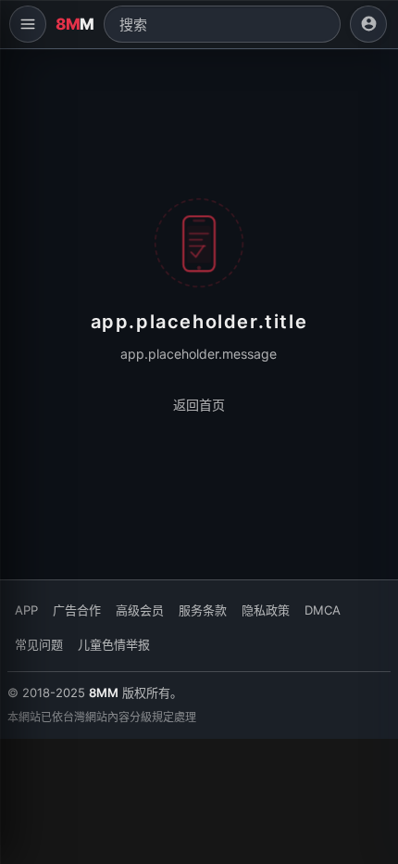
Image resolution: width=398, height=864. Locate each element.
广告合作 (77, 610)
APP (26, 610)
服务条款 (203, 610)
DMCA (323, 610)
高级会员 (140, 610)
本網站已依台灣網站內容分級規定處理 (101, 717)
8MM (103, 692)
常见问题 (39, 644)
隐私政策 (266, 610)
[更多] (27, 24)
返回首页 (199, 405)
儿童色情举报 (114, 644)
